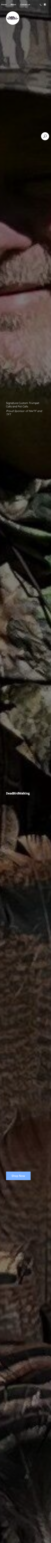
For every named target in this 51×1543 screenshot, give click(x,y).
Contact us (25, 4)
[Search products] (45, 136)
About (13, 4)
